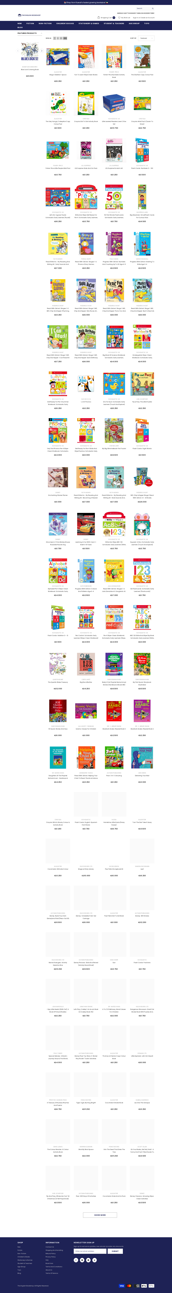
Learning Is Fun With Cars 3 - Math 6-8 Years (86, 543)
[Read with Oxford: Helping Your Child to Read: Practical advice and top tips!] (86, 757)
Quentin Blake (58, 679)
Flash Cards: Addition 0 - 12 (58, 635)
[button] (18, 51)
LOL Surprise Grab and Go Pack (86, 168)
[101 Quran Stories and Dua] (58, 711)
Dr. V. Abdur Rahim (114, 726)
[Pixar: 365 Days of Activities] (86, 1178)
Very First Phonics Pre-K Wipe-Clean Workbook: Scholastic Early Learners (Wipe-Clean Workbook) (58, 450)
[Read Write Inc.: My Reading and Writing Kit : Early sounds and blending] (58, 243)
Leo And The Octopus (142, 1103)
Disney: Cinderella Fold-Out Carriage (86, 917)
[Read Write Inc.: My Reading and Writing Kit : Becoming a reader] (86, 477)
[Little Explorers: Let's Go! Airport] (142, 1038)
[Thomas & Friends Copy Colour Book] (114, 1038)
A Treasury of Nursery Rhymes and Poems (58, 1104)
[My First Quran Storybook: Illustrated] (142, 664)
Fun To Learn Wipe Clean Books (86, 75)
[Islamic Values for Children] (86, 711)
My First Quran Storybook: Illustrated (142, 683)
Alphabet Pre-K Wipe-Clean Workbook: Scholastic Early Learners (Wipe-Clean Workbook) (58, 590)
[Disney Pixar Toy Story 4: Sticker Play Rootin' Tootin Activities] (86, 1038)
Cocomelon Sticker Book (114, 1103)
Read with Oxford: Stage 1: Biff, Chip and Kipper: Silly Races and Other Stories (86, 309)
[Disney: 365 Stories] (142, 898)
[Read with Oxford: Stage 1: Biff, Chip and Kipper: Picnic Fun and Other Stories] (114, 290)
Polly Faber (58, 1053)
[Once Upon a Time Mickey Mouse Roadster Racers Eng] (58, 524)
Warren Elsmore (86, 1147)
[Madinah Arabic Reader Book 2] (142, 711)
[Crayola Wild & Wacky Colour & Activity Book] (58, 804)
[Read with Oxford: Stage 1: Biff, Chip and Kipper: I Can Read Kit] (58, 337)
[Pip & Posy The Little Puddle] (142, 383)
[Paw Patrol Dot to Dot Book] (114, 898)
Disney (57, 493)
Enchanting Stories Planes (58, 495)
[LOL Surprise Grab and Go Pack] (86, 150)
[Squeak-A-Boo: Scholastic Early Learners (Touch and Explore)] (142, 524)
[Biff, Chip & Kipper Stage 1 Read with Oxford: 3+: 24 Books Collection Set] (142, 477)
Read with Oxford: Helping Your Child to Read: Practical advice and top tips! (86, 777)
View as (48, 38)
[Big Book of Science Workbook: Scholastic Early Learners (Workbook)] (114, 337)
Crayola (86, 119)
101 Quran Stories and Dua (58, 729)
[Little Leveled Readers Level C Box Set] (114, 103)
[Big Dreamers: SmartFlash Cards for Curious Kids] (142, 197)
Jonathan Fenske (86, 1007)
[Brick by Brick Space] (86, 1131)
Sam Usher (114, 960)
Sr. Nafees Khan (58, 773)
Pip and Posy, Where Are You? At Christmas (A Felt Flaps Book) (57, 1197)
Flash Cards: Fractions (142, 963)
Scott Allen (142, 1147)
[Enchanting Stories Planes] (58, 477)
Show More (100, 1215)
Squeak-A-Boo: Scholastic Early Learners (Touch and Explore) (142, 543)
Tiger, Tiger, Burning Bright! (86, 1103)
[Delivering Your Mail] (142, 757)
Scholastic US (114, 119)
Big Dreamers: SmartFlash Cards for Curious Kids (142, 216)
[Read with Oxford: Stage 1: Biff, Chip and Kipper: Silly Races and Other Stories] (86, 290)
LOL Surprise (86, 166)
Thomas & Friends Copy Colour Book (114, 1057)
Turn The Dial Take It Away (142, 822)
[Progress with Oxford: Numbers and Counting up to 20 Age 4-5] (114, 243)
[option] (30, 59)
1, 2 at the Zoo (86, 402)
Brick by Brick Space (86, 1149)
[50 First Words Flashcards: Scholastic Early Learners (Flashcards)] (114, 197)
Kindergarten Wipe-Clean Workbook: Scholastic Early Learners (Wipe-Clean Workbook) (142, 356)
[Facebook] (76, 1260)
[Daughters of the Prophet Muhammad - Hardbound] (58, 757)
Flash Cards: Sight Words (142, 449)
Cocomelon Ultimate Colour (58, 869)
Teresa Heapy (86, 259)
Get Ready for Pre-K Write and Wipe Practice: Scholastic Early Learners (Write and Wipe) (86, 450)
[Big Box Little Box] (86, 664)
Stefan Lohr (114, 446)
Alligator (58, 72)
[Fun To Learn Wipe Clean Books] (86, 56)
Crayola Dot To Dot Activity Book (86, 121)
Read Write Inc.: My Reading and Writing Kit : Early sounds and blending (58, 263)
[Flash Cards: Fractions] (142, 944)
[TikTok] (88, 1260)
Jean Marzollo (58, 1007)
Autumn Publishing (114, 773)
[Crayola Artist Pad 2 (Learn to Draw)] (142, 103)
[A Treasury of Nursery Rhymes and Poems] (58, 1084)
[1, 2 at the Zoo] (86, 383)
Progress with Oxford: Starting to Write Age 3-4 (142, 263)
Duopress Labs (142, 212)
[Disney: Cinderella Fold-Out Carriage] (86, 898)
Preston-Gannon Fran (58, 1100)
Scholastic (86, 820)
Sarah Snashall (142, 259)
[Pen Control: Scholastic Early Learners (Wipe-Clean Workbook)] (86, 617)
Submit (115, 1251)
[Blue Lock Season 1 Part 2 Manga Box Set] (30, 51)
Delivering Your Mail (142, 776)
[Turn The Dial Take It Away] (142, 804)
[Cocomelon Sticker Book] (114, 1084)
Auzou (114, 820)
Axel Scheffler (142, 399)
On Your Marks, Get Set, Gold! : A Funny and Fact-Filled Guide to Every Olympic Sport (142, 1150)
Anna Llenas (57, 1147)
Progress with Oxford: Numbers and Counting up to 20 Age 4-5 (114, 263)
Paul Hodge (114, 259)
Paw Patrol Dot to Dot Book (114, 916)
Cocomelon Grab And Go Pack (114, 1196)
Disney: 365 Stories (142, 916)
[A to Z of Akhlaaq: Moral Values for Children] (114, 991)
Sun (114, 963)
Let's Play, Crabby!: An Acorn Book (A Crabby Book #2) (86, 1010)
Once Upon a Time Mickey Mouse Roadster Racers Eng (58, 543)
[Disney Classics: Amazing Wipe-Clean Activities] (142, 1178)
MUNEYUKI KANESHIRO (29, 67)
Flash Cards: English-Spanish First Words (86, 823)
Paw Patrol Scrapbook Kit (114, 869)
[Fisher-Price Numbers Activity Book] (114, 56)
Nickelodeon (114, 866)
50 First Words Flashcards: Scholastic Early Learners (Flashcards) (114, 216)
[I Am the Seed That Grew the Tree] (114, 1131)
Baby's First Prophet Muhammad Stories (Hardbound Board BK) (114, 683)
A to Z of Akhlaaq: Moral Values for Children (114, 1010)
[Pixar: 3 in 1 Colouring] (114, 757)
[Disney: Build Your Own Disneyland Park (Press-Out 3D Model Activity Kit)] (58, 898)
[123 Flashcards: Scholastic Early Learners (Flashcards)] (142, 570)
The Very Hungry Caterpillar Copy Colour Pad (58, 122)
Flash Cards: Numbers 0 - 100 (142, 168)
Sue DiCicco (86, 399)
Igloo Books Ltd (86, 866)
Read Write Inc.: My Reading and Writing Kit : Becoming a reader (86, 496)
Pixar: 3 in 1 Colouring (114, 776)
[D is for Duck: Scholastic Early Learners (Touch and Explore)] (114, 383)
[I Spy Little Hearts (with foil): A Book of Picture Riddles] (58, 991)
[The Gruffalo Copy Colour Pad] (142, 56)
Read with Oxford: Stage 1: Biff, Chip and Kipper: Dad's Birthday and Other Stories (86, 356)
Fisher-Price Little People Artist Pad (58, 168)
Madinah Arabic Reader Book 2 (142, 729)
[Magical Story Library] (86, 851)
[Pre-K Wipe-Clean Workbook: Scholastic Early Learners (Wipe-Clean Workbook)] (114, 617)
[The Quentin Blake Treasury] (58, 664)
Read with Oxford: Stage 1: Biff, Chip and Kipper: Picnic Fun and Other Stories (114, 309)
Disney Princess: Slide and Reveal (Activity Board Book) (86, 964)
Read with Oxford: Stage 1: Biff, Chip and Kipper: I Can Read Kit (57, 356)
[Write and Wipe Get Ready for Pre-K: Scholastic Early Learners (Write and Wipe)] (86, 197)
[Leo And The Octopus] (142, 1084)
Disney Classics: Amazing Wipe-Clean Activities (142, 1197)
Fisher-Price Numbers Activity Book (114, 76)
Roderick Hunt (58, 306)
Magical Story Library (86, 869)
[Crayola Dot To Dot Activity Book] (86, 103)
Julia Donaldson (114, 586)
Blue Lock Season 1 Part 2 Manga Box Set (30, 71)
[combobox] (143, 8)
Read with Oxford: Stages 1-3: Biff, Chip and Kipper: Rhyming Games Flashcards (58, 309)
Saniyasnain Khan (114, 679)
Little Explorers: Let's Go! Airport (142, 1056)
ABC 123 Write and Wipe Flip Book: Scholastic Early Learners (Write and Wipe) (142, 636)
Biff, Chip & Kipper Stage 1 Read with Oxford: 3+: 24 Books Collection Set (142, 496)
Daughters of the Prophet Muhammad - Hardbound (58, 777)
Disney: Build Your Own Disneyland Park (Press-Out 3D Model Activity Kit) (58, 917)
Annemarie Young (86, 773)
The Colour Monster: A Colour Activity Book (58, 1150)
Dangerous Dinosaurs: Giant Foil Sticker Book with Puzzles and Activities (142, 1010)
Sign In (135, 18)
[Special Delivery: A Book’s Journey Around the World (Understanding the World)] (58, 1038)
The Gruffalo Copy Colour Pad (142, 75)
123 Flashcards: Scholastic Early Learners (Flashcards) (142, 590)
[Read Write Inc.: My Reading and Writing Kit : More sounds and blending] (114, 477)
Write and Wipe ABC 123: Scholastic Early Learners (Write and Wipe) (114, 543)
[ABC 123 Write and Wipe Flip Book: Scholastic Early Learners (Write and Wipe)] (142, 617)
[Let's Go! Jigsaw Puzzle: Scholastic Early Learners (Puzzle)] (58, 197)
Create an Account (147, 18)
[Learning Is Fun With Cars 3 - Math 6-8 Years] (86, 524)
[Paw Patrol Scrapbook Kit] (114, 851)
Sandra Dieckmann (142, 866)
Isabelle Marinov (142, 1100)
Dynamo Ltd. (142, 1053)
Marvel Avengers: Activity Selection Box (58, 964)
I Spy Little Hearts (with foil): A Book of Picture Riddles (58, 1010)
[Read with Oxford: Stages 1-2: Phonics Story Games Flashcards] (86, 243)
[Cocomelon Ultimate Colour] (58, 851)
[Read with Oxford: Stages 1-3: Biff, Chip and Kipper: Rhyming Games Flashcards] (58, 290)
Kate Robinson (85, 586)
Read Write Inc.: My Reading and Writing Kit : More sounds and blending (114, 496)
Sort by (133, 38)
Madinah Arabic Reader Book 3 (114, 729)
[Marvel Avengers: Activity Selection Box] (58, 944)
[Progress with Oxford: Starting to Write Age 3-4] (142, 243)
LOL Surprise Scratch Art (114, 168)
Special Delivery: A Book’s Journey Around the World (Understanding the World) (58, 1057)
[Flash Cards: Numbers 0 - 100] (142, 150)
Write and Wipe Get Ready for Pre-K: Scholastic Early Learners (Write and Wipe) (86, 216)
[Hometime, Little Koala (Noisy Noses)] (114, 804)
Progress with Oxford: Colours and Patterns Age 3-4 (86, 590)
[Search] (145, 8)
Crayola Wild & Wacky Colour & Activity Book (58, 823)
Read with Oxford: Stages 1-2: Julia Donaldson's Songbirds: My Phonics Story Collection (114, 590)
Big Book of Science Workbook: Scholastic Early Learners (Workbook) (114, 356)
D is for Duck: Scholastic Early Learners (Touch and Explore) (114, 403)
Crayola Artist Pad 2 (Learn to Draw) (142, 122)
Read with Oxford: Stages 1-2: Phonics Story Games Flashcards (86, 263)
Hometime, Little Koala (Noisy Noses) (114, 823)
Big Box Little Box (86, 682)
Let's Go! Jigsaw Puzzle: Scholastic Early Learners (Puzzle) (58, 216)
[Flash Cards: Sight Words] (142, 430)
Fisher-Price (114, 72)
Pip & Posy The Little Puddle (142, 402)
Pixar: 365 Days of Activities (86, 1196)
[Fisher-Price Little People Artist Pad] (58, 150)
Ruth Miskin (57, 259)
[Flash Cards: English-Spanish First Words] (86, 804)
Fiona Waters (86, 1100)
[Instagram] (82, 1260)
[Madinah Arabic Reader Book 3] (114, 711)
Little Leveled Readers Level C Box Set (114, 122)
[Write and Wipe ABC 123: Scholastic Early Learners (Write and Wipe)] (114, 524)
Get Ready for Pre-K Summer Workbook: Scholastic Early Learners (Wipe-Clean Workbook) (58, 403)
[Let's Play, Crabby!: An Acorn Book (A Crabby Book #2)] (86, 991)
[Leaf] (142, 851)
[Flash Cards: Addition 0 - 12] (58, 617)
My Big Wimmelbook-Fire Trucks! (114, 449)
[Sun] (114, 944)
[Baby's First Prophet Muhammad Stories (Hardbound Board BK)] (114, 664)
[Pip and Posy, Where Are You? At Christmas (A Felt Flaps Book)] (58, 1178)
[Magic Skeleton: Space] (58, 56)
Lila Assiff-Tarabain (86, 726)
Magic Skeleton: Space (57, 75)
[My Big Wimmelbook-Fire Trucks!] (114, 430)
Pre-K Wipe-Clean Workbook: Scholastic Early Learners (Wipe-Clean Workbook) (114, 636)
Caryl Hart (86, 679)
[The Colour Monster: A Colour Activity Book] (58, 1131)
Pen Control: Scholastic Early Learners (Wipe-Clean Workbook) (86, 636)
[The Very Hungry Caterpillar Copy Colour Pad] (58, 103)
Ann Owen (142, 773)
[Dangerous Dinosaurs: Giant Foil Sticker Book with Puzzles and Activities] (142, 991)
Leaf (142, 869)
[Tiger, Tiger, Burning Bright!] (86, 1084)
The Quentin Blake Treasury (58, 682)
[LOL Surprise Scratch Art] (114, 150)
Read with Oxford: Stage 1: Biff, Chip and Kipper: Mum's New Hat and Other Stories (142, 309)
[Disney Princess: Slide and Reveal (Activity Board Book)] (86, 944)
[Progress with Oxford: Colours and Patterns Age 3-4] (86, 570)
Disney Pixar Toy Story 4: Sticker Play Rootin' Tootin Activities (86, 1057)
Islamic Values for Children (86, 729)
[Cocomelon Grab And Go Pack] (114, 1178)
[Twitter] (94, 1260)
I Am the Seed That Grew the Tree (114, 1150)
